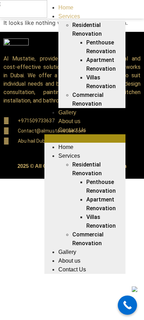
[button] (84, 138)
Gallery (67, 112)
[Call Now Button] (127, 305)
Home (65, 7)
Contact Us (72, 130)
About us (69, 121)
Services (69, 16)
